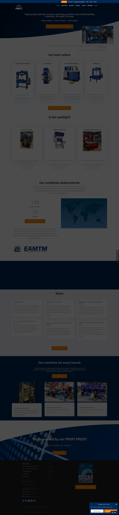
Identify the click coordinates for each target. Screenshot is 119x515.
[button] (116, 504)
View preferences (111, 511)
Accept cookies (97, 511)
